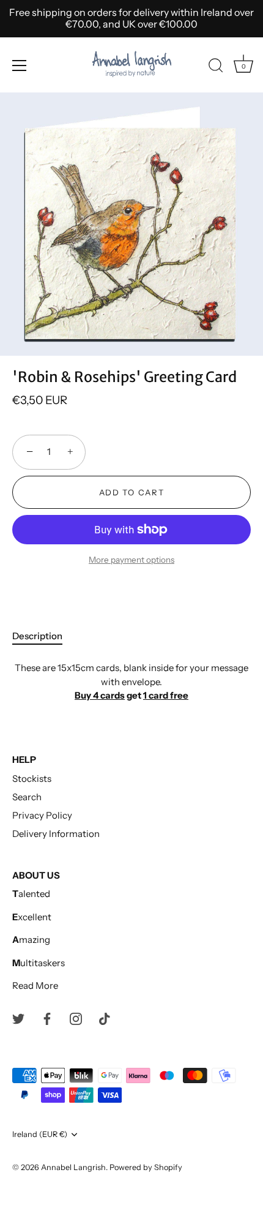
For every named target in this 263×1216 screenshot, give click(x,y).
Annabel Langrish (73, 1167)
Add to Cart (132, 492)
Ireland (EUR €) (39, 1134)
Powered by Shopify (145, 1167)
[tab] (43, 636)
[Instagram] (76, 1018)
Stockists (31, 778)
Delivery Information (56, 833)
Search (27, 797)
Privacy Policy (42, 815)
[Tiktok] (104, 1018)
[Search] (215, 67)
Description (37, 636)
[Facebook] (47, 1018)
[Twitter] (18, 1018)
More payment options (131, 560)
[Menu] (19, 65)
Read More (35, 985)
